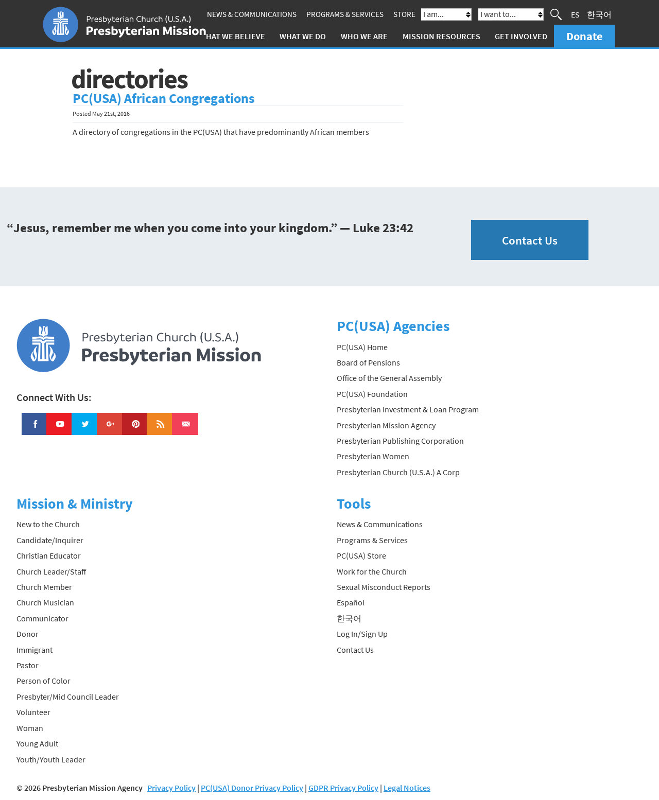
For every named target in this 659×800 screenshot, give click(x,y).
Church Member (44, 587)
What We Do (303, 36)
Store (404, 14)
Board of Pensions (368, 362)
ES (575, 14)
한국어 (599, 14)
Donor (27, 634)
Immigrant (34, 650)
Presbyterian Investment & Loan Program (408, 409)
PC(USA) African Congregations (164, 98)
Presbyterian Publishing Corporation (400, 441)
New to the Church (48, 524)
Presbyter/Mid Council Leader (67, 696)
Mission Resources (441, 36)
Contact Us (530, 240)
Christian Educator (48, 555)
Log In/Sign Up (362, 634)
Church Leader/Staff (51, 571)
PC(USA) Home (362, 347)
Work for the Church (372, 571)
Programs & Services (345, 14)
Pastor (27, 665)
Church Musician (45, 602)
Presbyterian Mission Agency (386, 425)
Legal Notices (407, 787)
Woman (29, 728)
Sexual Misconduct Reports (383, 587)
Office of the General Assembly (389, 378)
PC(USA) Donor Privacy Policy (252, 787)
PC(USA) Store (361, 555)
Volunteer (33, 712)
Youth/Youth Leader (50, 759)
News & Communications (252, 14)
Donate (584, 36)
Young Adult (37, 743)
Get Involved (521, 36)
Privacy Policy (171, 787)
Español (351, 602)
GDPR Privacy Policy (343, 787)
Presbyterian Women (373, 456)
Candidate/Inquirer (49, 540)
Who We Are (364, 36)
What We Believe (232, 36)
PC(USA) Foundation (372, 394)
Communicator (42, 618)
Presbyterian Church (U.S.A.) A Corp (398, 472)
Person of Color (43, 680)
